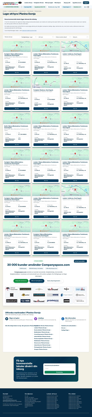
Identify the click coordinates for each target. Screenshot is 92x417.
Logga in (86, 2)
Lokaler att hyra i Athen (52, 408)
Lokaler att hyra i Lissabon (74, 396)
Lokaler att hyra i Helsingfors (75, 401)
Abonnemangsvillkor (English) (31, 398)
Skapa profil (67, 2)
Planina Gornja (38, 11)
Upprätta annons (77, 2)
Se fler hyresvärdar (80, 261)
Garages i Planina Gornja (40, 349)
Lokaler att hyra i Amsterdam (75, 407)
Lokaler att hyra (28, 2)
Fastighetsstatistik (29, 405)
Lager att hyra (22, 11)
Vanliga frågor (65, 330)
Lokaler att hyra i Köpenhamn (75, 403)
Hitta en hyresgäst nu (36, 280)
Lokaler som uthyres (13, 11)
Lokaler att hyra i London (52, 396)
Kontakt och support (29, 397)
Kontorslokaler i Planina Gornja (42, 330)
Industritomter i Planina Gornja (42, 345)
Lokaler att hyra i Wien (52, 403)
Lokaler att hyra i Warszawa (53, 405)
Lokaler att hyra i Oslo (74, 408)
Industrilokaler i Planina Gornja (42, 336)
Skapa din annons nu (21, 280)
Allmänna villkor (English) (30, 400)
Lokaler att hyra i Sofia (74, 400)
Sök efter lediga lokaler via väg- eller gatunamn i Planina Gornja (21, 325)
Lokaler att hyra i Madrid (52, 400)
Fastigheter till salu (39, 2)
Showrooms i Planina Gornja (41, 343)
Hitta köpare (57, 2)
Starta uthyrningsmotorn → (54, 280)
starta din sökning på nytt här (29, 30)
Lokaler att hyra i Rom (52, 401)
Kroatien (5, 11)
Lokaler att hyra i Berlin (52, 398)
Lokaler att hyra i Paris (52, 397)
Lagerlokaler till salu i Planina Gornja (43, 325)
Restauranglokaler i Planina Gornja (43, 338)
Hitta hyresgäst (49, 2)
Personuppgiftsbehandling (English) (33, 401)
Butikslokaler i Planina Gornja (41, 332)
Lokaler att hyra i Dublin (74, 404)
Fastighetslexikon (29, 404)
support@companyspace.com (10, 400)
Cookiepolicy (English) (30, 403)
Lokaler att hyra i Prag (74, 397)
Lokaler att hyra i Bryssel (74, 405)
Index (26, 407)
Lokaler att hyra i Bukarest (53, 404)
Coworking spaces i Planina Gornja (43, 334)
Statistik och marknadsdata (68, 325)
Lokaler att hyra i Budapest (53, 407)
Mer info (17, 72)
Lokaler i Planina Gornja (40, 327)
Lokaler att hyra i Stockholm (75, 398)
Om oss (63, 328)
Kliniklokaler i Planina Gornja (41, 340)
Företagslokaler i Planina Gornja (42, 347)
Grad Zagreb (30, 11)
